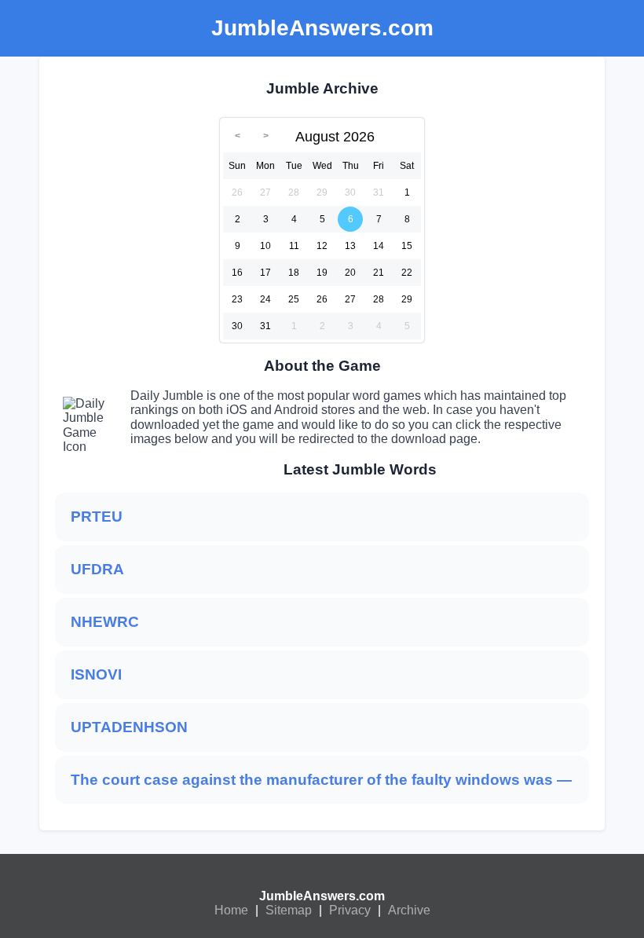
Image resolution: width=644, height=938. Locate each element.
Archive (409, 910)
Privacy (350, 910)
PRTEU (97, 516)
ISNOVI (96, 674)
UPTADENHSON (129, 727)
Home (231, 910)
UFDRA (97, 569)
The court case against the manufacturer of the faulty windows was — (321, 779)
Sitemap (288, 910)
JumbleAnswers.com (322, 896)
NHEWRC (105, 622)
